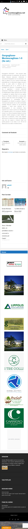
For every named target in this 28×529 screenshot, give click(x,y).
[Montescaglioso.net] (14, 11)
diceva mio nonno (5, 492)
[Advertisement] (14, 26)
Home (2, 49)
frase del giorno (5, 505)
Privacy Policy (14, 515)
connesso (10, 152)
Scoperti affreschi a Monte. (6, 143)
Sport (7, 49)
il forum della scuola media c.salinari (22, 143)
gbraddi (9, 185)
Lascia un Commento (11, 66)
